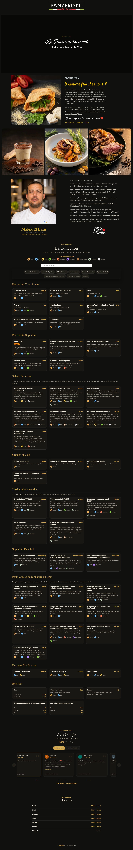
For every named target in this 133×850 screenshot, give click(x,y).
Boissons (85, 276)
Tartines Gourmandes (88, 272)
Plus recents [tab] (59, 748)
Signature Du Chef (102, 272)
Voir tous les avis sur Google (66, 784)
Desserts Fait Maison (74, 276)
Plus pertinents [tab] (72, 748)
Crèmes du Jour (74, 272)
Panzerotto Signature (48, 272)
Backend (61, 845)
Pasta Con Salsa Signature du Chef (55, 276)
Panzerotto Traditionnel (31, 272)
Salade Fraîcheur (61, 272)
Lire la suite (78, 769)
